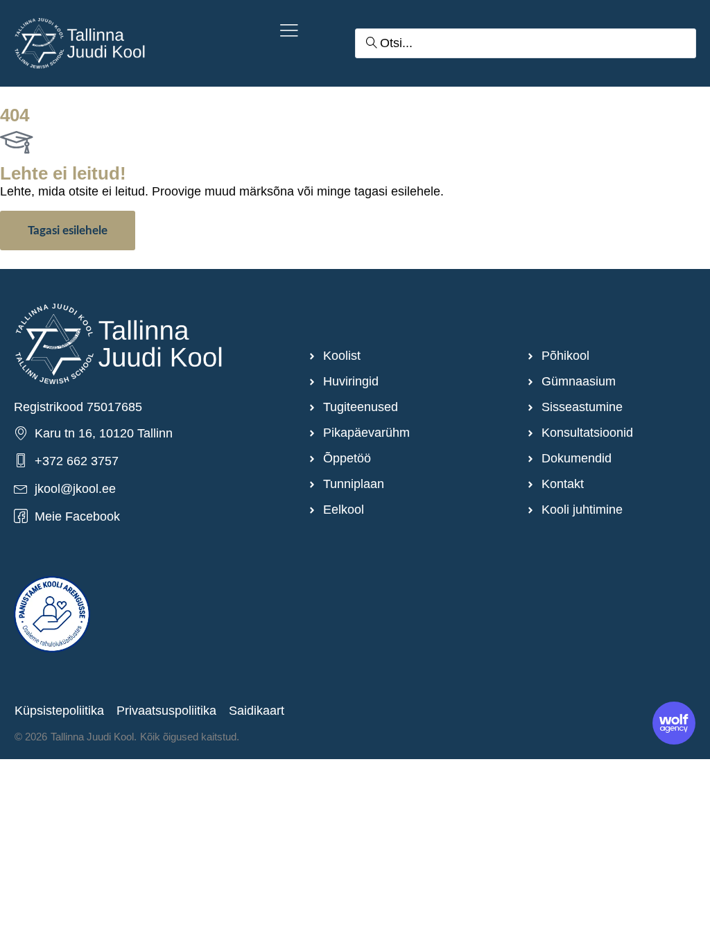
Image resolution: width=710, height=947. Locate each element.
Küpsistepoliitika (59, 710)
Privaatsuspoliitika (166, 710)
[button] (289, 32)
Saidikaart (256, 710)
